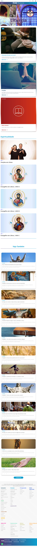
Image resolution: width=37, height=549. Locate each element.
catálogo (30, 531)
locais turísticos (3, 507)
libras (11, 498)
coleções (30, 527)
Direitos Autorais (16, 541)
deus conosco (22, 527)
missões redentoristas (14, 530)
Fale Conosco (22, 541)
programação (31, 495)
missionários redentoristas (12, 529)
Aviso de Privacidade (14, 539)
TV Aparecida (23, 488)
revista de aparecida (3, 518)
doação (2, 500)
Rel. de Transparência (22, 539)
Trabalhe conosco (7, 539)
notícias (2, 510)
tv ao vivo (21, 492)
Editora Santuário (22, 524)
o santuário (3, 513)
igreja (11, 496)
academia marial (3, 489)
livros (30, 526)
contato (2, 499)
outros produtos (22, 530)
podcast (30, 493)
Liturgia (3, 263)
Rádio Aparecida (31, 488)
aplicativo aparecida (13, 489)
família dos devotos (4, 502)
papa (11, 503)
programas (31, 496)
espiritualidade (12, 494)
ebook (30, 530)
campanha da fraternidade (12, 491)
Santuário (3, 488)
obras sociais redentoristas (12, 534)
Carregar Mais (18, 477)
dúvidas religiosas (13, 493)
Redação (12, 488)
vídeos (2, 519)
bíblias (21, 526)
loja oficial (2, 508)
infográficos (12, 497)
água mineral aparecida (3, 491)
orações (11, 501)
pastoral (2, 514)
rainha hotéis (3, 515)
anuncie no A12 (13, 505)
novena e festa (4, 511)
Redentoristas (13, 523)
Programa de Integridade (8, 541)
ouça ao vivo (31, 492)
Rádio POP (3, 523)
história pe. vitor (13, 524)
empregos (2, 524)
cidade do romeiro (4, 493)
